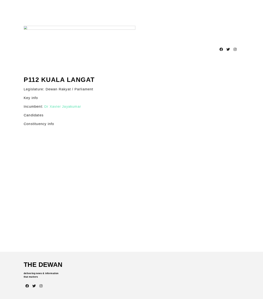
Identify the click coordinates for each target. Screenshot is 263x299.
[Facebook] (221, 49)
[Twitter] (228, 49)
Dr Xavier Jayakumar (62, 106)
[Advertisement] (130, 10)
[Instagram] (235, 49)
